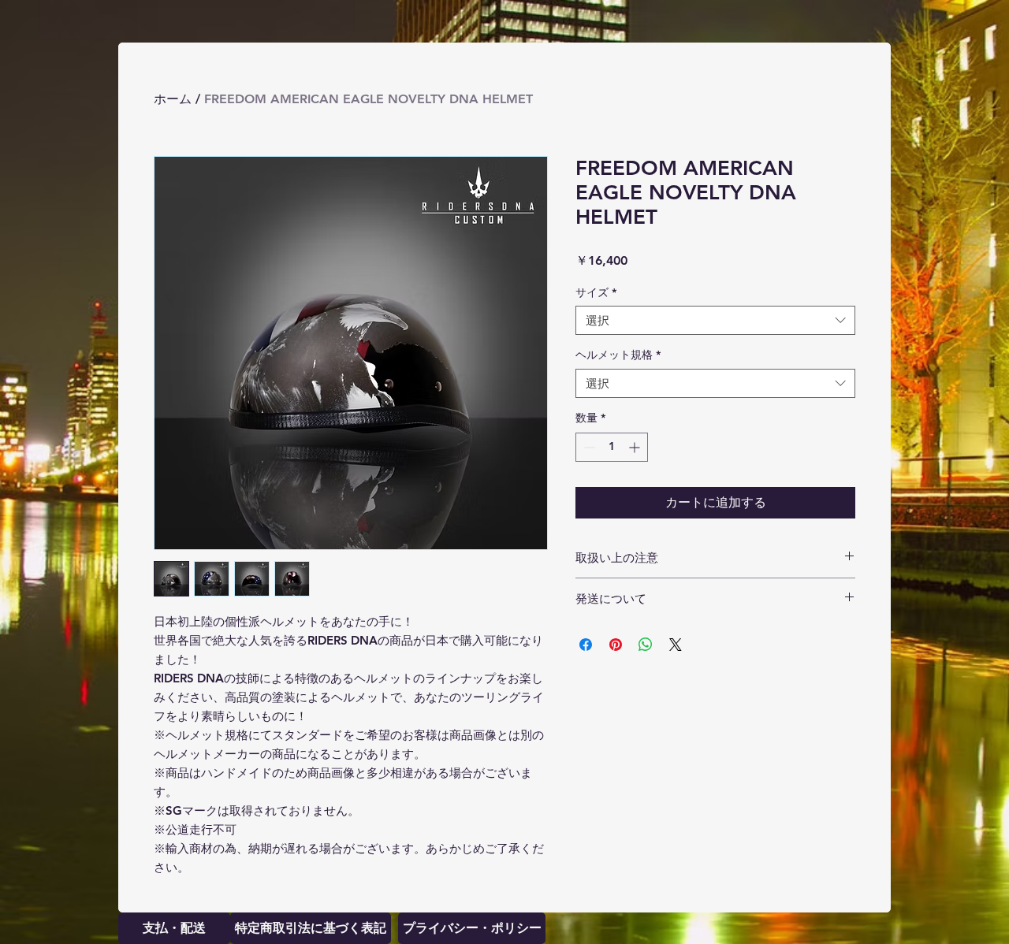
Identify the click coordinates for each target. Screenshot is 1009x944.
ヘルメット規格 (618, 354)
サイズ (595, 292)
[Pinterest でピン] (615, 644)
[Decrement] (588, 447)
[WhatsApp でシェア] (645, 644)
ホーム (173, 98)
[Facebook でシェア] (585, 644)
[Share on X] (675, 644)
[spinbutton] (612, 447)
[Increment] (636, 447)
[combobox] (715, 321)
